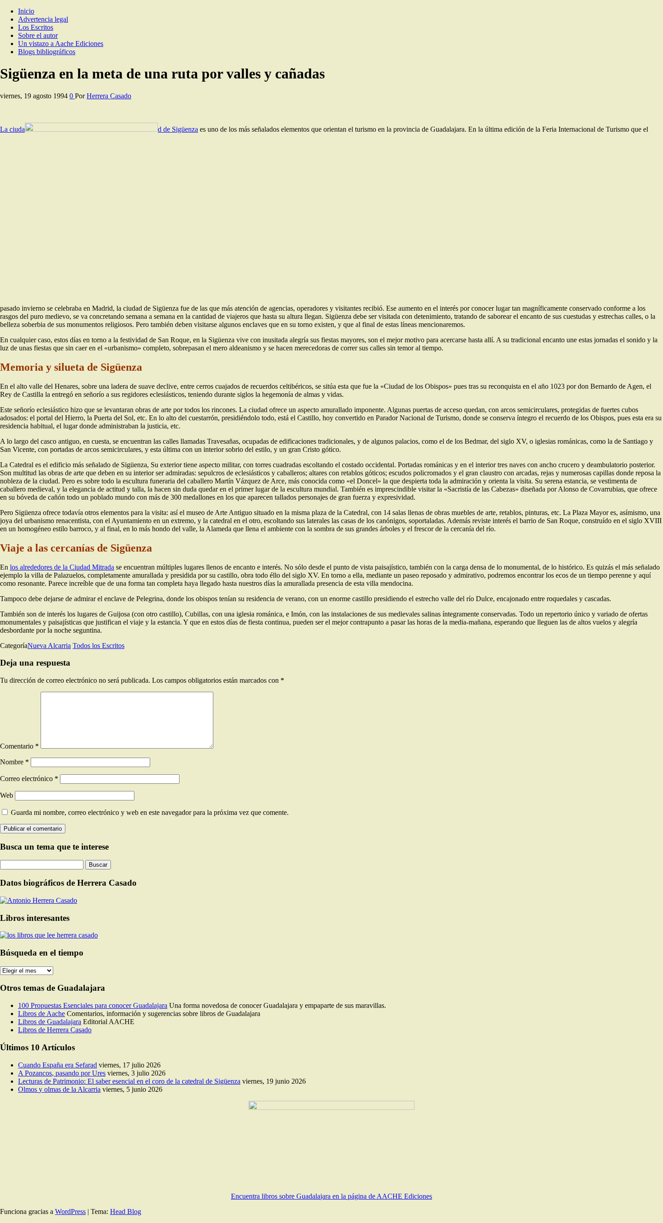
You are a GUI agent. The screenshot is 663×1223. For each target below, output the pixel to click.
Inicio (26, 11)
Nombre (14, 762)
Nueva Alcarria (49, 645)
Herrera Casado (109, 96)
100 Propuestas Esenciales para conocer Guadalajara (92, 1005)
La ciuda (12, 129)
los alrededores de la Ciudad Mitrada (62, 567)
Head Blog (125, 1211)
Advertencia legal (43, 19)
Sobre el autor (38, 35)
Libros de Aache (41, 1013)
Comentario (19, 746)
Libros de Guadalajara (49, 1021)
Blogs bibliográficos (46, 51)
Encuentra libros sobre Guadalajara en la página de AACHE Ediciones (331, 1196)
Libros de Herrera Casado (55, 1030)
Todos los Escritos (98, 645)
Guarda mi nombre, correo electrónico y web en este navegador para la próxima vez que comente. (150, 812)
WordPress (70, 1211)
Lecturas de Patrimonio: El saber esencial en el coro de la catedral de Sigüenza (129, 1081)
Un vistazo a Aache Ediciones (60, 43)
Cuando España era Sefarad (57, 1065)
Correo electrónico (29, 778)
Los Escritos (35, 27)
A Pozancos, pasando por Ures (62, 1073)
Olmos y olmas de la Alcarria (59, 1089)
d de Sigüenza (178, 129)
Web (6, 795)
